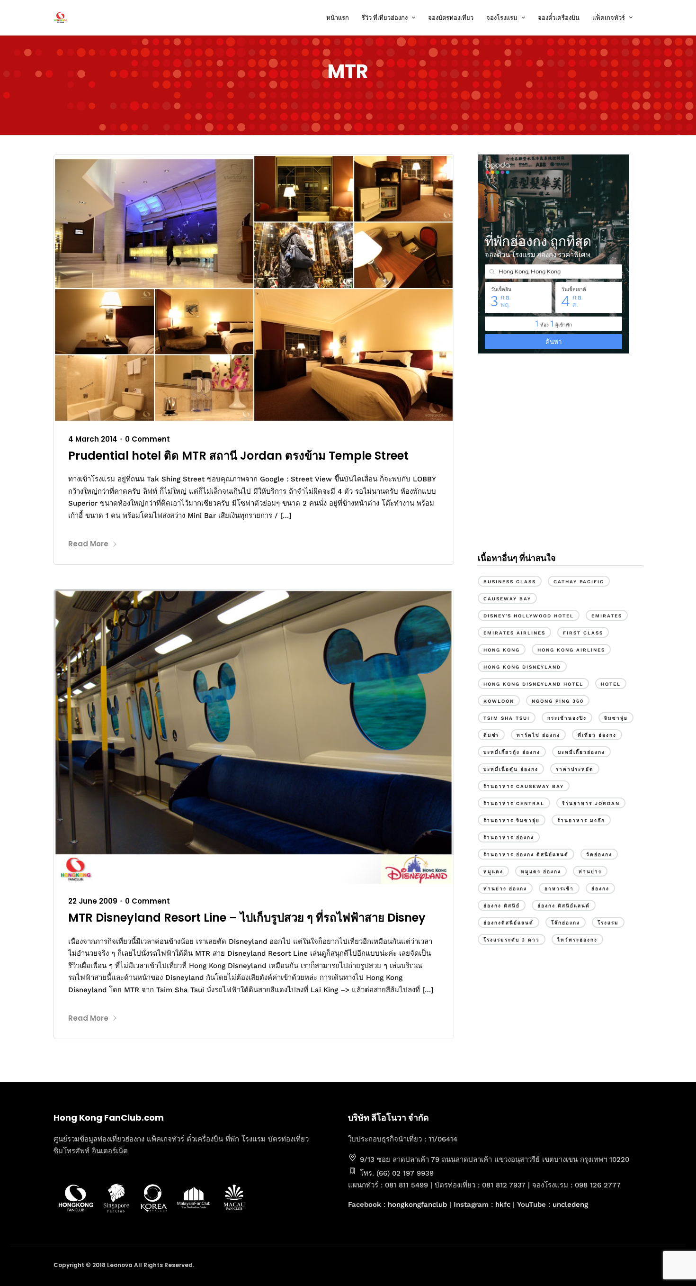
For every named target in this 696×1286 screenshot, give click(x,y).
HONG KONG (501, 649)
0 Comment (147, 439)
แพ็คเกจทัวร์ (608, 17)
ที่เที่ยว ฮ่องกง (597, 735)
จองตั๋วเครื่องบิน (559, 17)
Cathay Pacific (578, 581)
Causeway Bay (507, 598)
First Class (583, 632)
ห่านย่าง (590, 871)
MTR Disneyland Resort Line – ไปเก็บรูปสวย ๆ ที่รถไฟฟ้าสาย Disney (247, 917)
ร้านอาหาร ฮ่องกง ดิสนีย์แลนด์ (526, 854)
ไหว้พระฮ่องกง (577, 939)
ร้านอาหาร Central (513, 803)
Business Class (509, 581)
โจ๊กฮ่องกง (565, 922)
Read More (88, 544)
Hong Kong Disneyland (522, 667)
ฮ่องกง (600, 888)
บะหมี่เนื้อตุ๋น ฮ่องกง (510, 769)
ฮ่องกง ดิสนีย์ (501, 905)
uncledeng (570, 1204)
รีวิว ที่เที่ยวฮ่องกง (385, 17)
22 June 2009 (92, 901)
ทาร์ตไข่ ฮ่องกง (538, 735)
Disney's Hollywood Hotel (528, 615)
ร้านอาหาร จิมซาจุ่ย (511, 820)
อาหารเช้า (559, 888)
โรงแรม (608, 922)
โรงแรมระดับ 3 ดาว (511, 939)
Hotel (611, 684)
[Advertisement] (560, 463)
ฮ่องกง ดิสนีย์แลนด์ (563, 905)
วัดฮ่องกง (599, 854)
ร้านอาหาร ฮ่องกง (508, 837)
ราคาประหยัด (575, 769)
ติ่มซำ (491, 735)
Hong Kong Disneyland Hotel (533, 684)
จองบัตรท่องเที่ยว (450, 17)
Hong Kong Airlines (571, 649)
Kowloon (498, 701)
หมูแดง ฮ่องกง (541, 871)
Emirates (606, 615)
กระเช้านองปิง (567, 718)
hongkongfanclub (417, 1204)
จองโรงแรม (502, 17)
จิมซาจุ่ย (616, 718)
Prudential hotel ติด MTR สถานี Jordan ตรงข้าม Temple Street (238, 455)
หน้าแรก (337, 17)
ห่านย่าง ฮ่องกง (505, 888)
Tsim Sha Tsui (506, 718)
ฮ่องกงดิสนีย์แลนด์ (508, 922)
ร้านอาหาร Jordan (591, 803)
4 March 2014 (92, 439)
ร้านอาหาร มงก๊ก (581, 820)
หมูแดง (493, 871)
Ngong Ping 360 (558, 701)
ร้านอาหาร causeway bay (523, 786)
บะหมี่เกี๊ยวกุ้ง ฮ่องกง (511, 752)
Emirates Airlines (514, 632)
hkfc (502, 1204)
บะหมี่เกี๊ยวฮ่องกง (581, 752)
